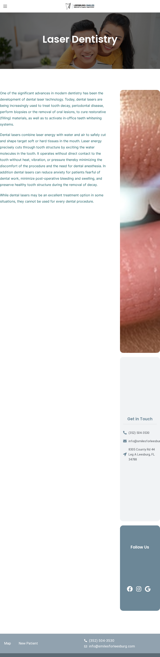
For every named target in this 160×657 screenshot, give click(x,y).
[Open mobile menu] (5, 6)
